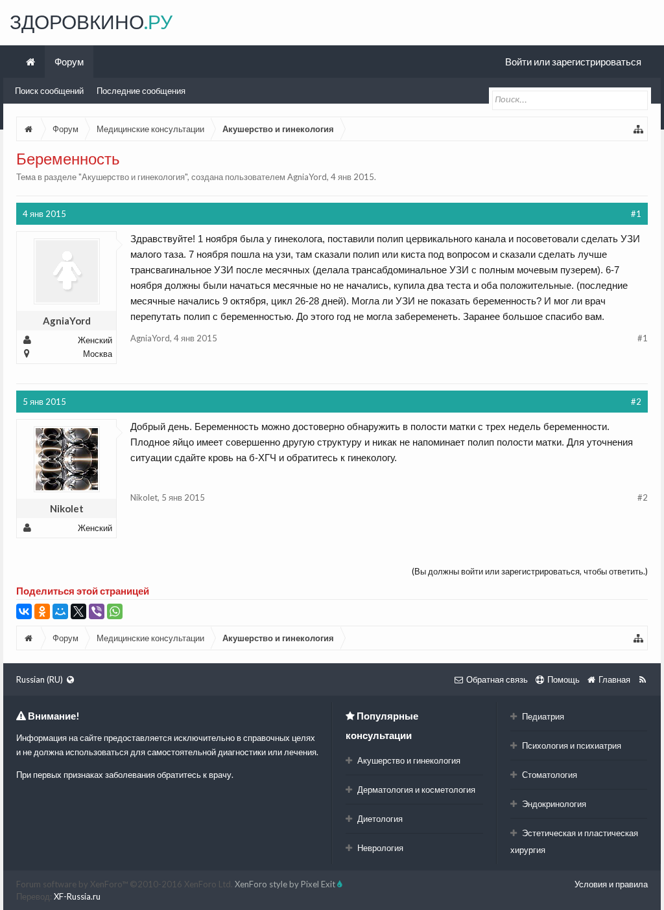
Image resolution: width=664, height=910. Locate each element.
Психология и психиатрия (570, 745)
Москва (97, 353)
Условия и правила (611, 884)
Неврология (379, 848)
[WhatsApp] (115, 611)
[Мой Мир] (60, 611)
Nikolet (67, 508)
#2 (636, 401)
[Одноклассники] (42, 611)
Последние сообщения (141, 90)
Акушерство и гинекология (133, 177)
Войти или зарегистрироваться (573, 61)
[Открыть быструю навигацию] (639, 129)
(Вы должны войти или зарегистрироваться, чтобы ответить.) (530, 571)
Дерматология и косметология (415, 789)
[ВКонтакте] (24, 611)
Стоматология (548, 774)
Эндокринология (553, 804)
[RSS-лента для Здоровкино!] (642, 679)
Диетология (379, 818)
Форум (69, 61)
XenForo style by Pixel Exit (286, 884)
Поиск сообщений (49, 90)
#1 (636, 214)
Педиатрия (542, 716)
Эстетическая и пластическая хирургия (574, 841)
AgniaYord (307, 177)
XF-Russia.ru (77, 896)
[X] (78, 611)
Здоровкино (91, 21)
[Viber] (96, 611)
